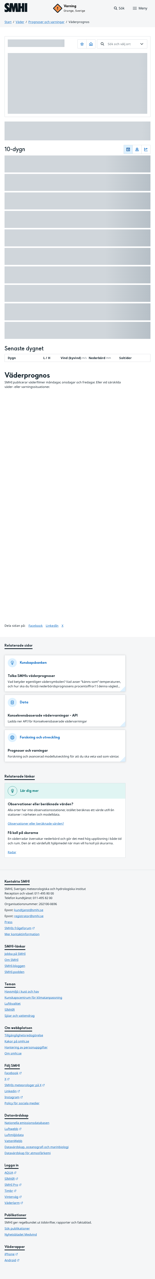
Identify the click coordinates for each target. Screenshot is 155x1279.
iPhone (30, 1254)
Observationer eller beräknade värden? (36, 823)
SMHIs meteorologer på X (43, 1085)
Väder (20, 22)
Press (8, 922)
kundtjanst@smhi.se (28, 910)
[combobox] (122, 44)
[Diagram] (145, 149)
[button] (119, 8)
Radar (12, 852)
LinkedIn (52, 625)
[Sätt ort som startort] (90, 43)
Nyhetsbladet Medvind (21, 1234)
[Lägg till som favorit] (82, 43)
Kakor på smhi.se (17, 1041)
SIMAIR (10, 1010)
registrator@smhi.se (28, 916)
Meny (143, 8)
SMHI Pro (32, 1184)
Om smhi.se (13, 1053)
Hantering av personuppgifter (26, 1047)
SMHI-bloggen (15, 966)
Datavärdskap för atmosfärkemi (28, 1153)
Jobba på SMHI (15, 954)
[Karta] (137, 149)
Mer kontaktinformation (22, 934)
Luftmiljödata (14, 1135)
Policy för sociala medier (22, 1103)
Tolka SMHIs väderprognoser (31, 676)
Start (8, 22)
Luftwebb (32, 1129)
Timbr (29, 1190)
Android (31, 1260)
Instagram (32, 1097)
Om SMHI (11, 960)
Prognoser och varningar (46, 22)
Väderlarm (32, 1203)
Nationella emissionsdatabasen (27, 1123)
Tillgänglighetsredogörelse (24, 1035)
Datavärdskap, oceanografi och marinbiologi (37, 1147)
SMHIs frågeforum (38, 928)
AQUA (29, 1172)
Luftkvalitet (13, 1003)
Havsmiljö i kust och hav (22, 991)
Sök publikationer (17, 1228)
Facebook (36, 625)
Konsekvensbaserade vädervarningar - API (43, 715)
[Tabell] (128, 149)
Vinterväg (32, 1196)
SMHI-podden (14, 972)
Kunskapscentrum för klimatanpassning (33, 997)
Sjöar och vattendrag (20, 1016)
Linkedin (31, 1091)
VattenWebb (13, 1141)
